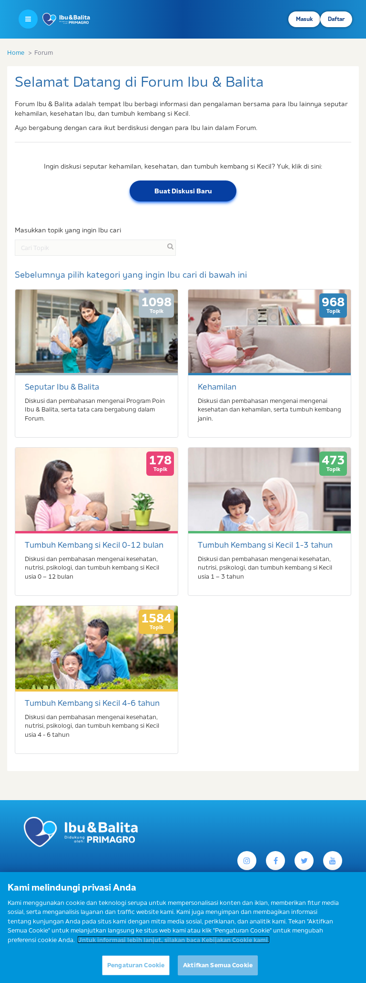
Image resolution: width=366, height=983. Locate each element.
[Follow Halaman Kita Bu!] (246, 860)
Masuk (304, 19)
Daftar (336, 19)
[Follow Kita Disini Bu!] (304, 860)
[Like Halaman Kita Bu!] (275, 860)
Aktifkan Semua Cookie (218, 965)
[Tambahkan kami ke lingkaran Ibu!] (332, 860)
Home (15, 52)
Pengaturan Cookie (135, 965)
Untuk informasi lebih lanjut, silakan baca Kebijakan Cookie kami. (173, 939)
